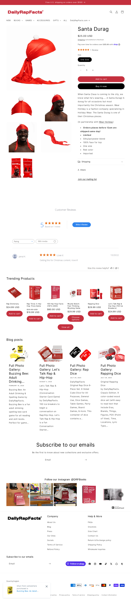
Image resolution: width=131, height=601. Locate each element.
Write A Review (82, 224)
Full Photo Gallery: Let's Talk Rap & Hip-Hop (50, 371)
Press (49, 531)
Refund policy (51, 595)
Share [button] (83, 170)
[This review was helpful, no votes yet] (111, 268)
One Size (84, 59)
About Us (51, 522)
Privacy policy (64, 595)
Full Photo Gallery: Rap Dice (79, 369)
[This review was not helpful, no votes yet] (116, 268)
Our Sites (51, 536)
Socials (50, 540)
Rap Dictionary (12, 304)
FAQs (90, 522)
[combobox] (23, 241)
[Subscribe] (86, 460)
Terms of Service (55, 545)
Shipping (81, 40)
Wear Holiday (106, 122)
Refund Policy (53, 549)
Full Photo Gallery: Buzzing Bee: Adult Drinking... (19, 373)
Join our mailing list (87, 179)
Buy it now (101, 86)
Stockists (92, 527)
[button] (18, 20)
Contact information (109, 595)
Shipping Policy (95, 545)
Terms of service (78, 595)
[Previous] (10, 494)
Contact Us (93, 536)
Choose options (76, 318)
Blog (49, 527)
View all (66, 327)
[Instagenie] (118, 508)
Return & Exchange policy (99, 540)
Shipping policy (93, 595)
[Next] (120, 494)
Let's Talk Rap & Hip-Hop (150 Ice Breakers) (115, 306)
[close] (46, 586)
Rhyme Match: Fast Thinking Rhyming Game (74, 306)
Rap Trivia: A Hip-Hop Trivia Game (34, 305)
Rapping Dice (93, 304)
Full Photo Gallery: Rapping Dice (111, 369)
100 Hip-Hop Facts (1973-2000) (55, 305)
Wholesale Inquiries (96, 549)
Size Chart (92, 531)
